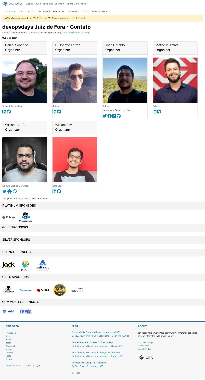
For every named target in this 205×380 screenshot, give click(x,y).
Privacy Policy (143, 346)
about (84, 4)
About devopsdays (145, 342)
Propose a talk (13, 365)
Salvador (9, 353)
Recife (8, 356)
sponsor (48, 4)
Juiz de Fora (9, 11)
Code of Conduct (144, 349)
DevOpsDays (15, 3)
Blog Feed (76, 373)
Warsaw (9, 349)
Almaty (9, 336)
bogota (9, 343)
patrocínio (73, 11)
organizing (73, 4)
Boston (8, 339)
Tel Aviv (9, 359)
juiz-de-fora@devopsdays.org (74, 32)
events (29, 4)
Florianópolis (11, 346)
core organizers (20, 198)
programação (44, 11)
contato (85, 11)
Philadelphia (11, 333)
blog (38, 4)
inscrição (30, 11)
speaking (60, 4)
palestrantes (59, 11)
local (20, 11)
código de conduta (100, 11)
